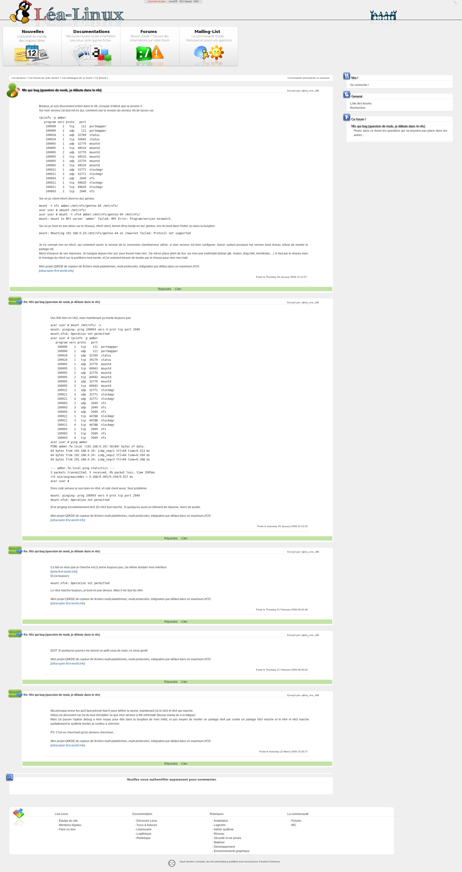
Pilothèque (143, 838)
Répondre (164, 289)
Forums (296, 820)
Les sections (19, 78)
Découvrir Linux (146, 820)
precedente (309, 78)
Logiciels (220, 825)
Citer (178, 289)
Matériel (219, 842)
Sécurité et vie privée (227, 838)
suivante (324, 78)
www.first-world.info (64, 571)
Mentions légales (70, 825)
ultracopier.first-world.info (56, 270)
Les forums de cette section (43, 78)
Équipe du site (68, 820)
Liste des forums (361, 103)
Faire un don (67, 829)
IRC (293, 825)
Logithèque (143, 833)
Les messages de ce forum (77, 78)
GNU (196, 1)
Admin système (224, 829)
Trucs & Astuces (146, 825)
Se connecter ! (359, 85)
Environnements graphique (232, 851)
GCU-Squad (186, 1)
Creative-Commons (269, 861)
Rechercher (358, 108)
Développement (224, 846)
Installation (221, 820)
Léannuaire (144, 829)
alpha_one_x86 (310, 90)
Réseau (219, 833)
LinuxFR (173, 1)
